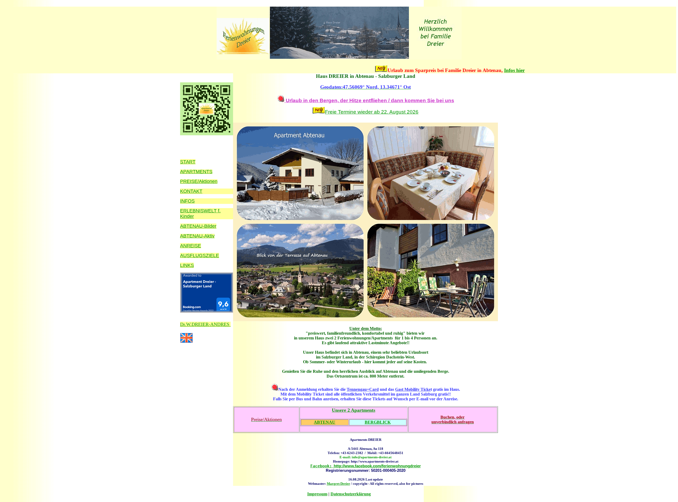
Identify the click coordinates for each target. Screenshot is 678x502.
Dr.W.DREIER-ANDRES (205, 324)
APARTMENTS (196, 171)
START (187, 161)
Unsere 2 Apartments (353, 410)
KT (199, 191)
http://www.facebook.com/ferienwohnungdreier (365, 466)
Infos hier (489, 70)
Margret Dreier (338, 484)
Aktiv (209, 236)
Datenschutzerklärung (351, 494)
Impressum (317, 494)
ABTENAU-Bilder (198, 226)
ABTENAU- (192, 236)
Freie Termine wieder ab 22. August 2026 (371, 112)
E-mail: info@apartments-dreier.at (365, 457)
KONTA (188, 191)
